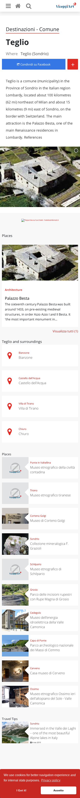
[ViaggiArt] (18, 6)
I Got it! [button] (21, 790)
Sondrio (34, 539)
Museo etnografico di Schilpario (45, 571)
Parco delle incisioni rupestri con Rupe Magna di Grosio (51, 596)
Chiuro (22, 429)
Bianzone (24, 352)
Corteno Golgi (38, 515)
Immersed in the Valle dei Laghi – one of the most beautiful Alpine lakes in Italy (53, 733)
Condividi (35, 64)
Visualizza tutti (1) (65, 331)
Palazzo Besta (17, 298)
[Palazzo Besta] (40, 263)
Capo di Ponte (38, 640)
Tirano (33, 490)
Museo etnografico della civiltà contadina (52, 469)
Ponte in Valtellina (40, 462)
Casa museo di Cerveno (47, 673)
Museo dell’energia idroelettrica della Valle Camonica (47, 622)
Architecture (13, 290)
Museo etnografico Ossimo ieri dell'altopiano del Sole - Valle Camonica (52, 698)
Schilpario (35, 564)
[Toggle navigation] (8, 6)
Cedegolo (35, 612)
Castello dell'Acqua (29, 378)
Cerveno (35, 668)
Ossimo (34, 689)
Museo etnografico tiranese (50, 495)
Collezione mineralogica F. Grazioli (49, 546)
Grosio (34, 589)
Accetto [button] (58, 790)
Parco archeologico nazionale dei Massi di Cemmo (51, 647)
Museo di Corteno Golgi (47, 520)
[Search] (28, 6)
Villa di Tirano (26, 403)
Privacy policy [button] (50, 780)
